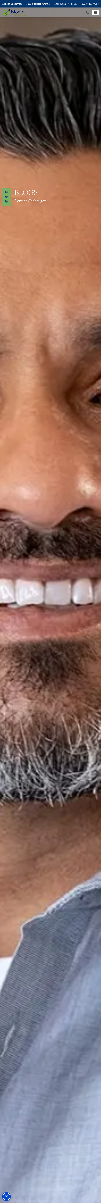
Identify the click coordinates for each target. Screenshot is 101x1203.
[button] (6, 1196)
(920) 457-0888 (90, 3)
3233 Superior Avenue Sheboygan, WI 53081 (50, 3)
